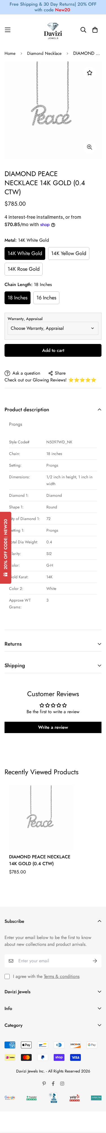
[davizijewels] (53, 29)
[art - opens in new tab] (10, 1098)
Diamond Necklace (44, 53)
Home (10, 53)
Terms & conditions (61, 976)
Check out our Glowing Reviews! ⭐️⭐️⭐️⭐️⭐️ (50, 380)
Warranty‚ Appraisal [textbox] (25, 319)
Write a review (53, 727)
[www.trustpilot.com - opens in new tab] (31, 1098)
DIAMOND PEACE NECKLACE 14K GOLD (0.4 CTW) (39, 860)
